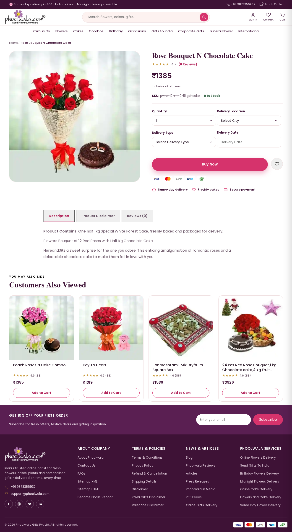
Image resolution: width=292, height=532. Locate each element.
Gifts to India (162, 31)
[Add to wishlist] (277, 164)
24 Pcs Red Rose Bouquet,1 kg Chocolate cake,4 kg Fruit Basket (249, 369)
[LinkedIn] (40, 504)
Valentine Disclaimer (148, 505)
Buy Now (210, 164)
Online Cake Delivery (256, 489)
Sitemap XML (87, 481)
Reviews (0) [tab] (137, 216)
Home (13, 43)
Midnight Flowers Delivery (259, 481)
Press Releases (197, 481)
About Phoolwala (91, 457)
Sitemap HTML (88, 489)
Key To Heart (94, 365)
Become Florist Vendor (95, 497)
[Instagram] (19, 504)
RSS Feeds (194, 497)
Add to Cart (41, 393)
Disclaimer (140, 489)
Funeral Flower (221, 31)
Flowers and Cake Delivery (260, 497)
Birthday (116, 31)
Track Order (274, 4)
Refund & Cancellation (149, 473)
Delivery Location (231, 111)
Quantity (159, 111)
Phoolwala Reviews (200, 465)
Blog (189, 457)
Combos (96, 31)
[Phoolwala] (38, 454)
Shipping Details (144, 481)
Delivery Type (162, 133)
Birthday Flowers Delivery (259, 473)
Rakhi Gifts (41, 31)
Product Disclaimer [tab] (98, 216)
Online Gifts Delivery (201, 505)
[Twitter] (30, 504)
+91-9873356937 (243, 4)
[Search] (204, 17)
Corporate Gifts (191, 31)
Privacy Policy (142, 465)
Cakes (78, 31)
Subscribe (268, 419)
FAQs (81, 473)
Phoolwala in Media (200, 489)
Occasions (137, 31)
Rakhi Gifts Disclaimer (148, 497)
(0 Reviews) (188, 64)
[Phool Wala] (25, 17)
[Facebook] (9, 504)
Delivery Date (227, 132)
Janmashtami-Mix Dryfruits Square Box (177, 367)
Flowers (61, 31)
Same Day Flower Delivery (260, 505)
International (248, 31)
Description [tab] (59, 216)
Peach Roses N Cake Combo (39, 365)
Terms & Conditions (147, 457)
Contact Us (86, 465)
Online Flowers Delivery (258, 457)
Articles (192, 473)
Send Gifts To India (254, 465)
